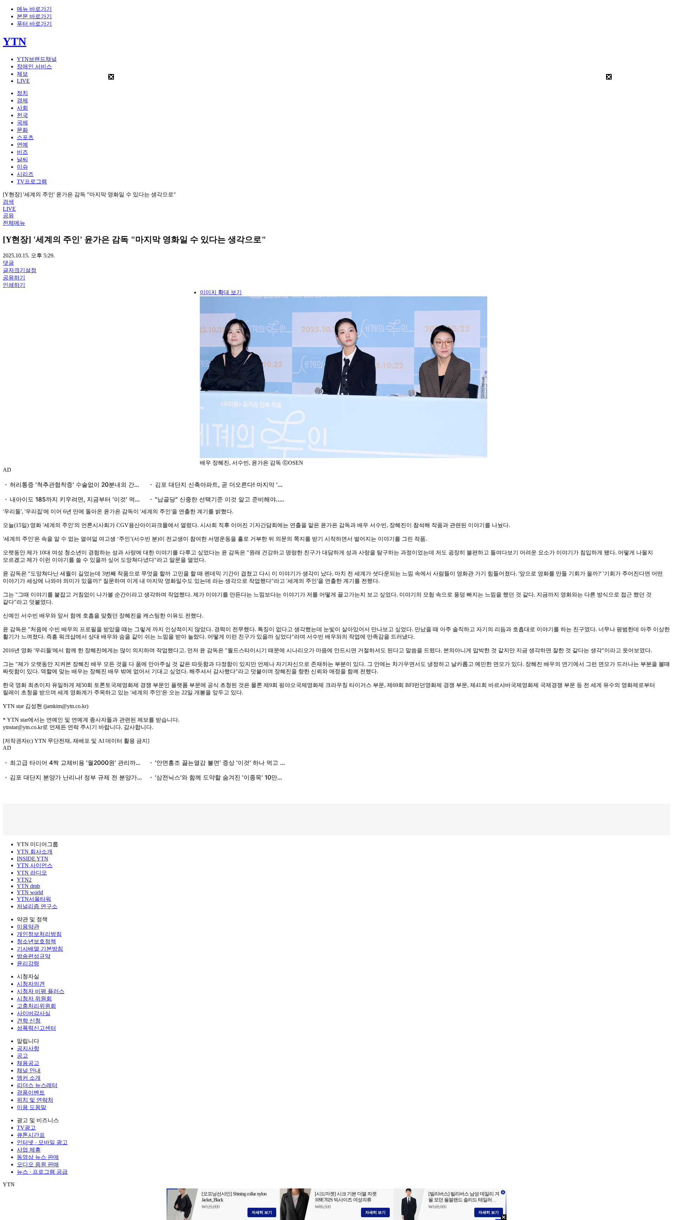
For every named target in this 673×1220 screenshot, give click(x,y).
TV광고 (26, 1128)
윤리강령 (28, 963)
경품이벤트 (31, 1093)
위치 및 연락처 (35, 1100)
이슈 (22, 167)
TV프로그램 (32, 181)
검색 (8, 202)
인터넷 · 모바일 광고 (42, 1142)
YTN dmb (28, 886)
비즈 (22, 152)
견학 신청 (29, 1021)
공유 (8, 215)
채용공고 (28, 1063)
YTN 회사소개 (35, 852)
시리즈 (25, 174)
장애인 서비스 (34, 66)
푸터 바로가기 (34, 24)
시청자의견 (31, 984)
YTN (14, 41)
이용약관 (28, 927)
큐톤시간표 (31, 1135)
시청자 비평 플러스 (40, 991)
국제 (22, 123)
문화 (22, 130)
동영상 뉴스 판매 (38, 1157)
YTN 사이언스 (35, 865)
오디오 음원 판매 (38, 1164)
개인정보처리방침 (39, 934)
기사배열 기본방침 (40, 949)
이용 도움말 (31, 1107)
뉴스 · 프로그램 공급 (42, 1172)
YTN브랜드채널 (37, 59)
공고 (22, 1056)
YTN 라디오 (32, 873)
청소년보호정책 (36, 941)
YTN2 (24, 880)
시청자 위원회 (34, 999)
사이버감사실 (33, 1013)
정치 (22, 93)
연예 (22, 145)
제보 (22, 74)
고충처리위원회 (36, 1006)
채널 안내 (29, 1070)
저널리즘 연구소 (37, 906)
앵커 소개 (29, 1078)
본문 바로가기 (34, 16)
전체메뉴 (14, 223)
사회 (22, 108)
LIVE (23, 81)
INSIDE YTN (32, 859)
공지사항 (28, 1048)
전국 (22, 115)
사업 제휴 (29, 1150)
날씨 (22, 159)
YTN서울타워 (34, 899)
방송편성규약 (33, 956)
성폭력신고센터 (36, 1028)
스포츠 (25, 137)
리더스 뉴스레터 (37, 1085)
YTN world (30, 892)
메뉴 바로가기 (34, 9)
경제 (22, 100)
